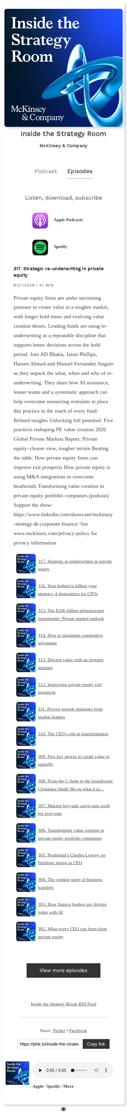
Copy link (96, 1043)
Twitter (59, 1030)
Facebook (78, 1030)
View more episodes (63, 970)
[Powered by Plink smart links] (63, 1110)
